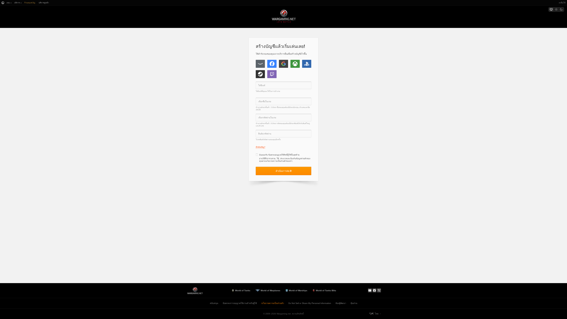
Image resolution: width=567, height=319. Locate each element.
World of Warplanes (270, 290)
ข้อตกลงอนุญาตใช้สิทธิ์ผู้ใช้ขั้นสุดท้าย (283, 155)
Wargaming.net (283, 16)
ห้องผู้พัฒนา (340, 303)
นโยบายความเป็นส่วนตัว (272, 303)
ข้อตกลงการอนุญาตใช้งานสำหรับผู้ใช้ (240, 303)
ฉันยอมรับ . (279, 155)
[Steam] (260, 74)
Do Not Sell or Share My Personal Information (309, 303)
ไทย (376, 314)
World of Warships (298, 290)
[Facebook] (271, 64)
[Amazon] (260, 64)
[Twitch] (271, 74)
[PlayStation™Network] (306, 64)
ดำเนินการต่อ (283, 170)
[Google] (283, 64)
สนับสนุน (214, 303)
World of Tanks (242, 290)
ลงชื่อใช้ (562, 3)
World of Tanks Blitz (326, 290)
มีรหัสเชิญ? (260, 147)
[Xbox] (295, 64)
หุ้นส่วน (354, 303)
